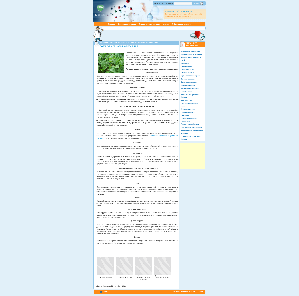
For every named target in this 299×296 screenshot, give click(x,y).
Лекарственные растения (149, 24)
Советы (201, 292)
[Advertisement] (153, 28)
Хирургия (184, 133)
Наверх (105, 292)
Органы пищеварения (189, 82)
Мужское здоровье (188, 109)
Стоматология (186, 66)
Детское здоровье (188, 79)
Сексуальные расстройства (191, 127)
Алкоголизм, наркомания (190, 51)
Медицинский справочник (178, 11)
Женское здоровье (188, 85)
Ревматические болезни (190, 124)
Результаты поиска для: (163, 3)
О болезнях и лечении (181, 24)
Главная (111, 24)
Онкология (185, 115)
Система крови (186, 91)
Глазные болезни (187, 73)
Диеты (166, 24)
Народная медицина (127, 24)
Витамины (185, 63)
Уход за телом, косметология (192, 130)
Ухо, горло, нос (187, 100)
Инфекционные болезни (190, 88)
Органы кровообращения (190, 76)
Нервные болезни (187, 112)
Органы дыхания (187, 69)
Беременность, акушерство (191, 54)
